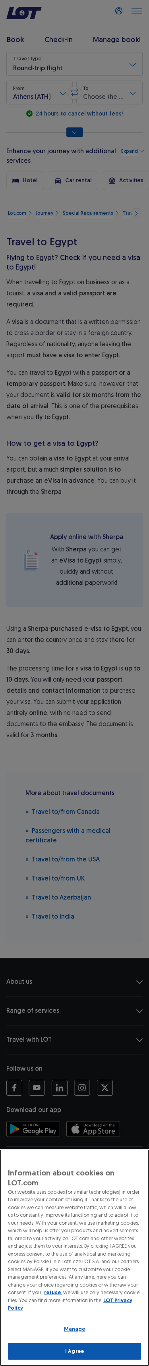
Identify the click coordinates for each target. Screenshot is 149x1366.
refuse (52, 1292)
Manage (74, 1329)
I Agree (74, 1351)
